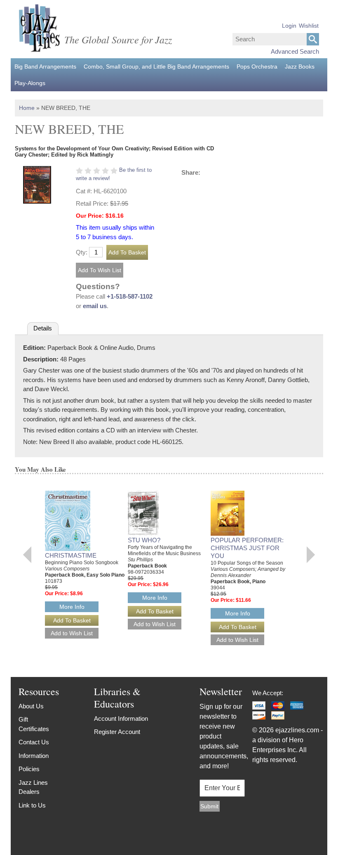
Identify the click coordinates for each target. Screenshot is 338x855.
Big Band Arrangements (45, 66)
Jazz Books (300, 66)
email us (95, 305)
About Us (31, 706)
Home (27, 107)
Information (34, 755)
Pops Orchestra (257, 66)
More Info (71, 606)
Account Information (121, 718)
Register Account (117, 731)
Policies (29, 768)
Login (289, 25)
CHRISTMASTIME (70, 555)
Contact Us (34, 742)
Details (42, 328)
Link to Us (32, 805)
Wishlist (309, 25)
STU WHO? (144, 540)
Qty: (81, 252)
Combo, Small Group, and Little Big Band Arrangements (156, 66)
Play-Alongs (29, 83)
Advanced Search (295, 51)
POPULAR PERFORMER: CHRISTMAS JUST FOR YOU (247, 548)
